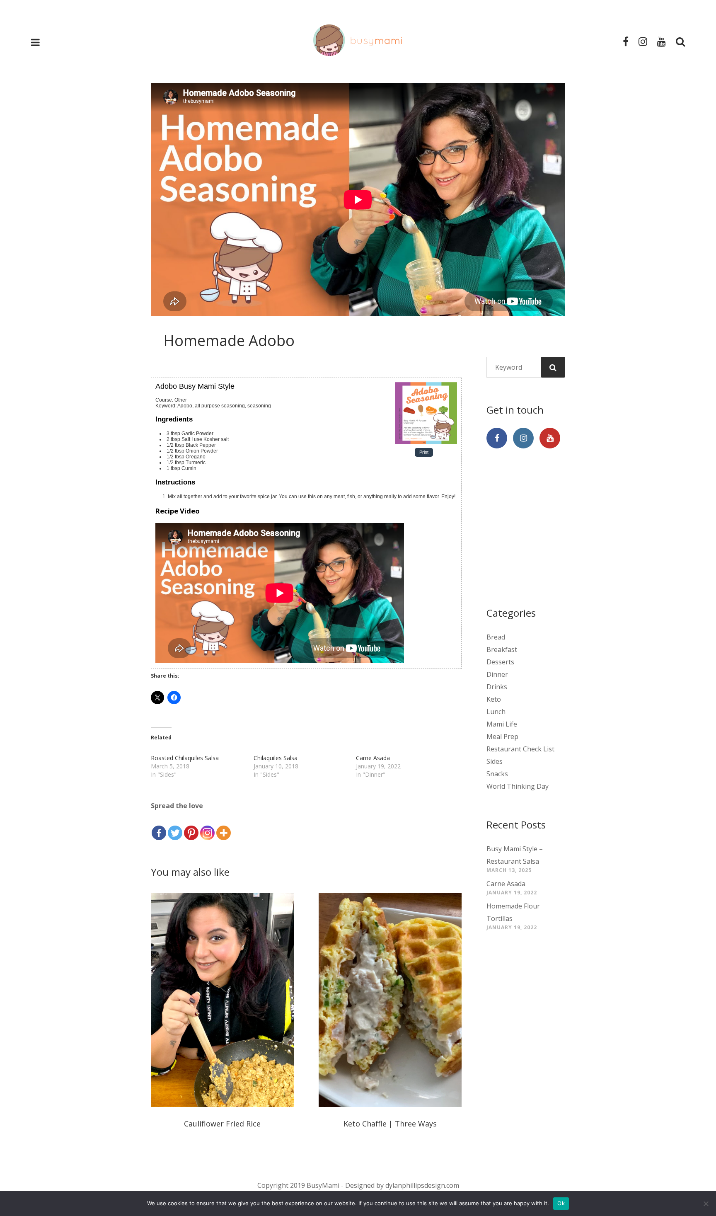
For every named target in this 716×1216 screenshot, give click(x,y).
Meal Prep (502, 736)
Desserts (500, 661)
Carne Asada (373, 758)
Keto (493, 699)
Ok (561, 1203)
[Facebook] (159, 826)
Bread (495, 637)
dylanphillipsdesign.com (422, 1185)
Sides (494, 761)
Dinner (497, 674)
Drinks (496, 686)
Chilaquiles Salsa (276, 758)
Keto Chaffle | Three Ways (390, 1124)
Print (423, 452)
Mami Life (501, 724)
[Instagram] (207, 826)
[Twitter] (175, 826)
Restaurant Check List (520, 748)
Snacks (497, 773)
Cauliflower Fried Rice (222, 1124)
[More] (223, 826)
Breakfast (501, 649)
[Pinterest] (191, 826)
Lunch (496, 711)
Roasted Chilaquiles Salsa (185, 758)
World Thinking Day (517, 786)
